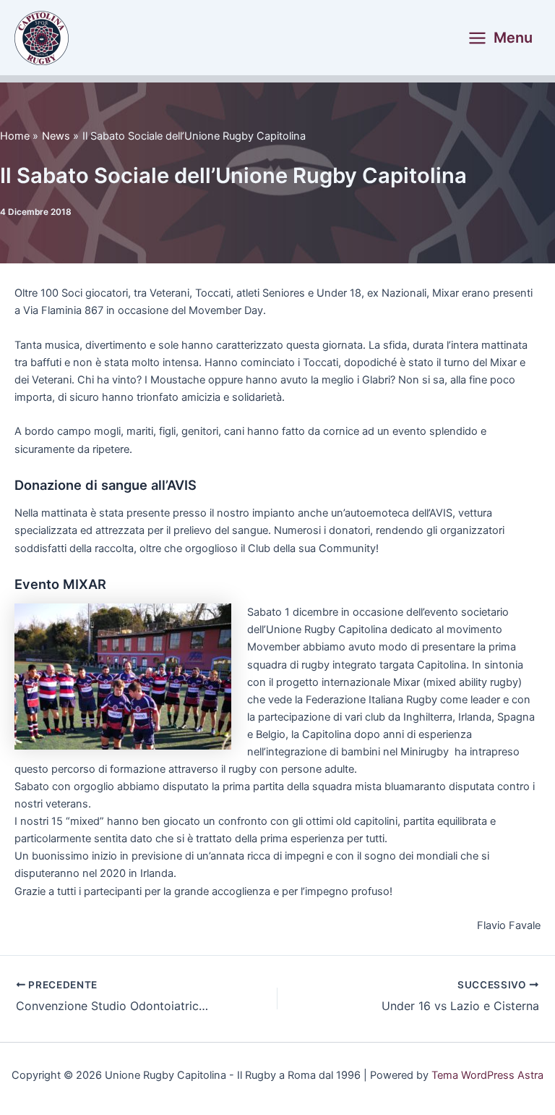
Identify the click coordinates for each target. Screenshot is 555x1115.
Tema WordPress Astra (487, 1075)
